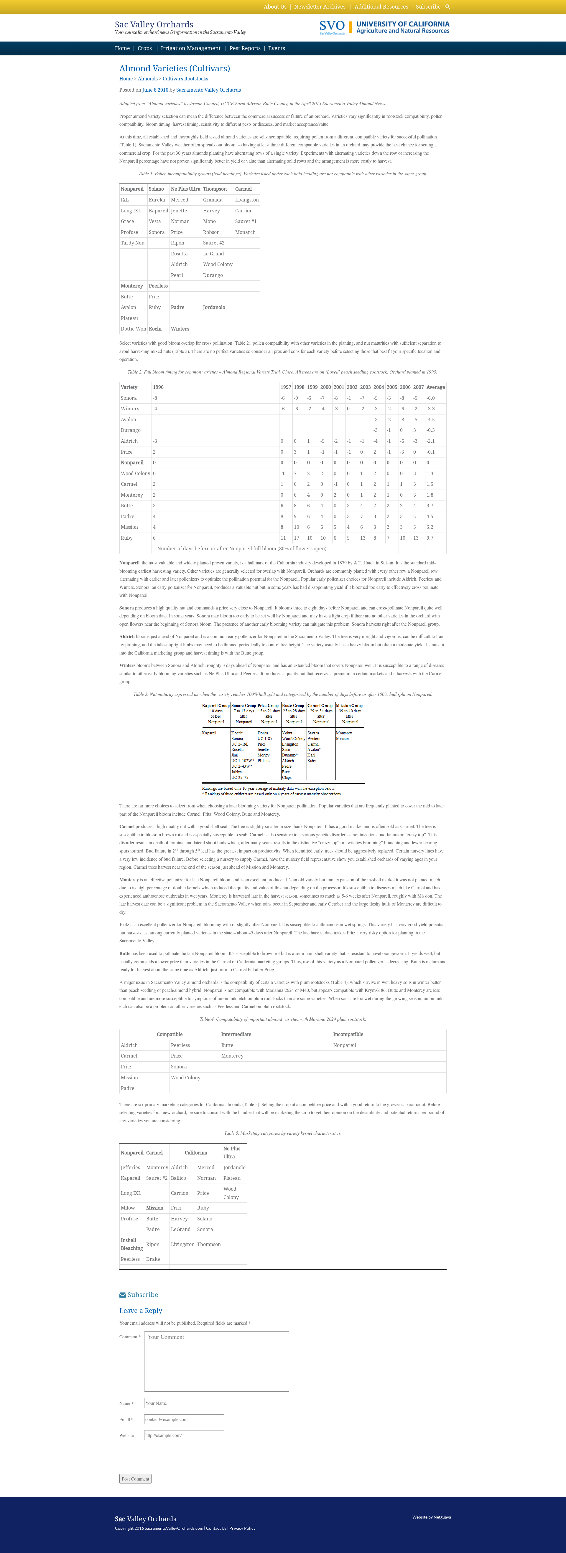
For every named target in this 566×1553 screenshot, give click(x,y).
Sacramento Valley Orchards (208, 90)
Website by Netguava (431, 1517)
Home (122, 48)
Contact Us (216, 1528)
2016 (163, 90)
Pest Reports (245, 48)
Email (126, 1419)
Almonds (148, 79)
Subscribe (428, 6)
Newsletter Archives (319, 6)
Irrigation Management (191, 48)
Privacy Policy (242, 1528)
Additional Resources (381, 6)
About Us (275, 6)
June (147, 90)
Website (126, 1435)
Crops (145, 48)
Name (126, 1403)
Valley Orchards (154, 24)
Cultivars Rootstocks (185, 79)
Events (276, 48)
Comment (130, 1336)
